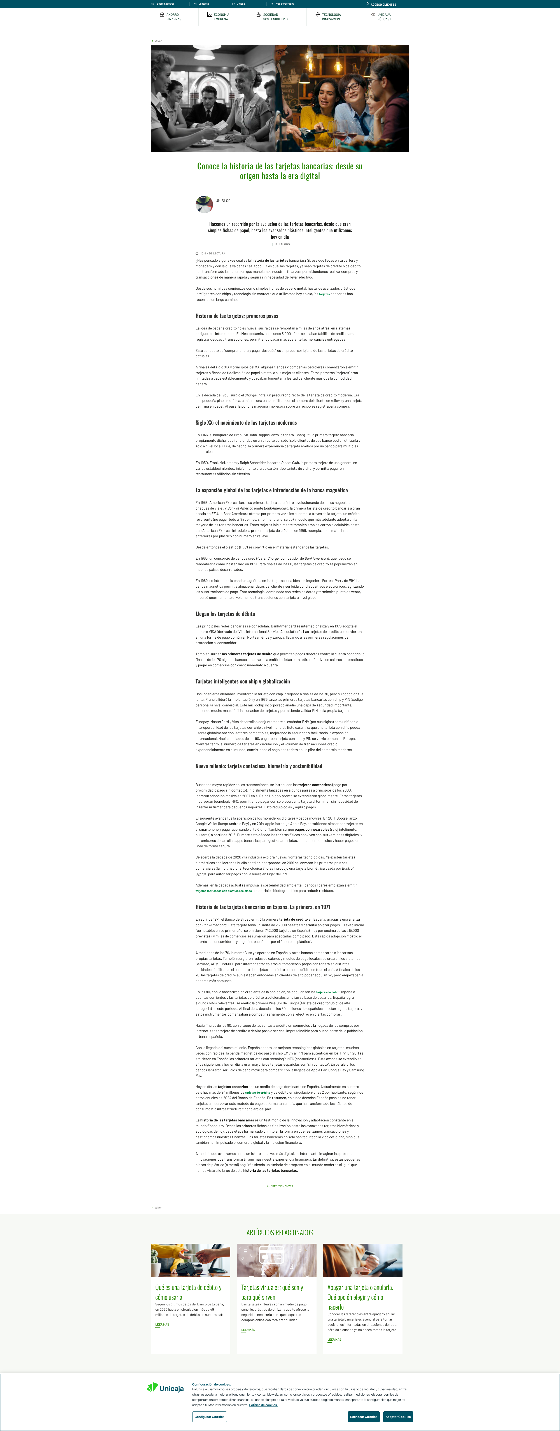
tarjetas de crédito (257, 1092)
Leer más (162, 1324)
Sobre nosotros (165, 3)
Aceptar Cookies (398, 1417)
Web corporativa (284, 3)
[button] (156, 40)
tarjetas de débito (328, 992)
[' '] (345, 4)
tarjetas (324, 294)
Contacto (203, 3)
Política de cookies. (263, 1405)
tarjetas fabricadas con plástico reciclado (224, 891)
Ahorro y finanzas (280, 1186)
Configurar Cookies (210, 1417)
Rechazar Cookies (363, 1417)
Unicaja (241, 3)
